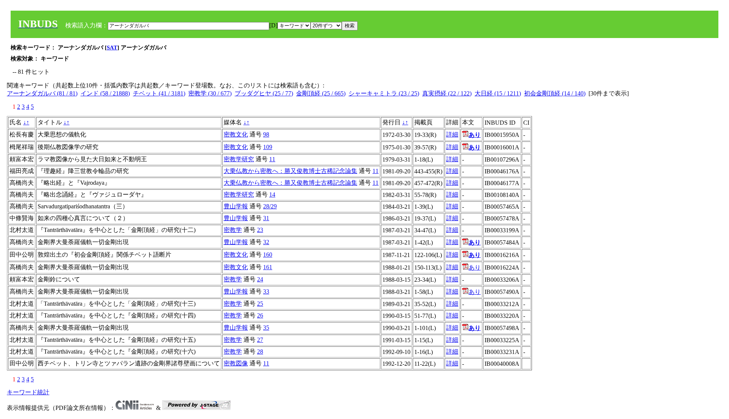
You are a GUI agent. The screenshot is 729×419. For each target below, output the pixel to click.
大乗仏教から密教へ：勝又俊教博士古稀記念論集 (290, 171)
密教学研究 (239, 159)
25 (260, 303)
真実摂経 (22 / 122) (447, 93)
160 (267, 254)
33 (266, 291)
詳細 (452, 134)
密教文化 (236, 134)
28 (260, 351)
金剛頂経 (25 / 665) (321, 93)
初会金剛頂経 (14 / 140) (554, 93)
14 (272, 194)
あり (475, 267)
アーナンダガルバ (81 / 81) (42, 93)
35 (266, 327)
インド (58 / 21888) (105, 93)
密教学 (233, 230)
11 (272, 159)
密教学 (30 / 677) (210, 93)
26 (260, 315)
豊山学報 (236, 206)
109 (267, 147)
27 (260, 339)
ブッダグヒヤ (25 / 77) (264, 93)
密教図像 (236, 363)
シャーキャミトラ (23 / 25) (384, 93)
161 (267, 267)
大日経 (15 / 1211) (498, 93)
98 (266, 134)
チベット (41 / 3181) (159, 93)
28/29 (270, 206)
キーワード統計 (28, 392)
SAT (112, 47)
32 (266, 242)
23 (260, 230)
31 (266, 218)
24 (260, 279)
